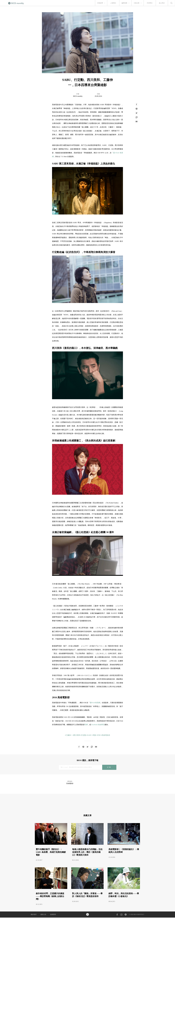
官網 (86, 724)
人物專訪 (113, 3)
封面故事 (100, 3)
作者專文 (150, 3)
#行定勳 (83, 735)
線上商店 (162, 3)
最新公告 (43, 914)
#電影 (94, 735)
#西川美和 (76, 735)
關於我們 (33, 914)
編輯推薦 (124, 3)
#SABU (89, 735)
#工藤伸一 (68, 735)
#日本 (99, 735)
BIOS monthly (78, 96)
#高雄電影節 (105, 735)
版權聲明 (53, 914)
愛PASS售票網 (95, 702)
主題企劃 (136, 3)
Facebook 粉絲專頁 (98, 724)
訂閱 (109, 767)
